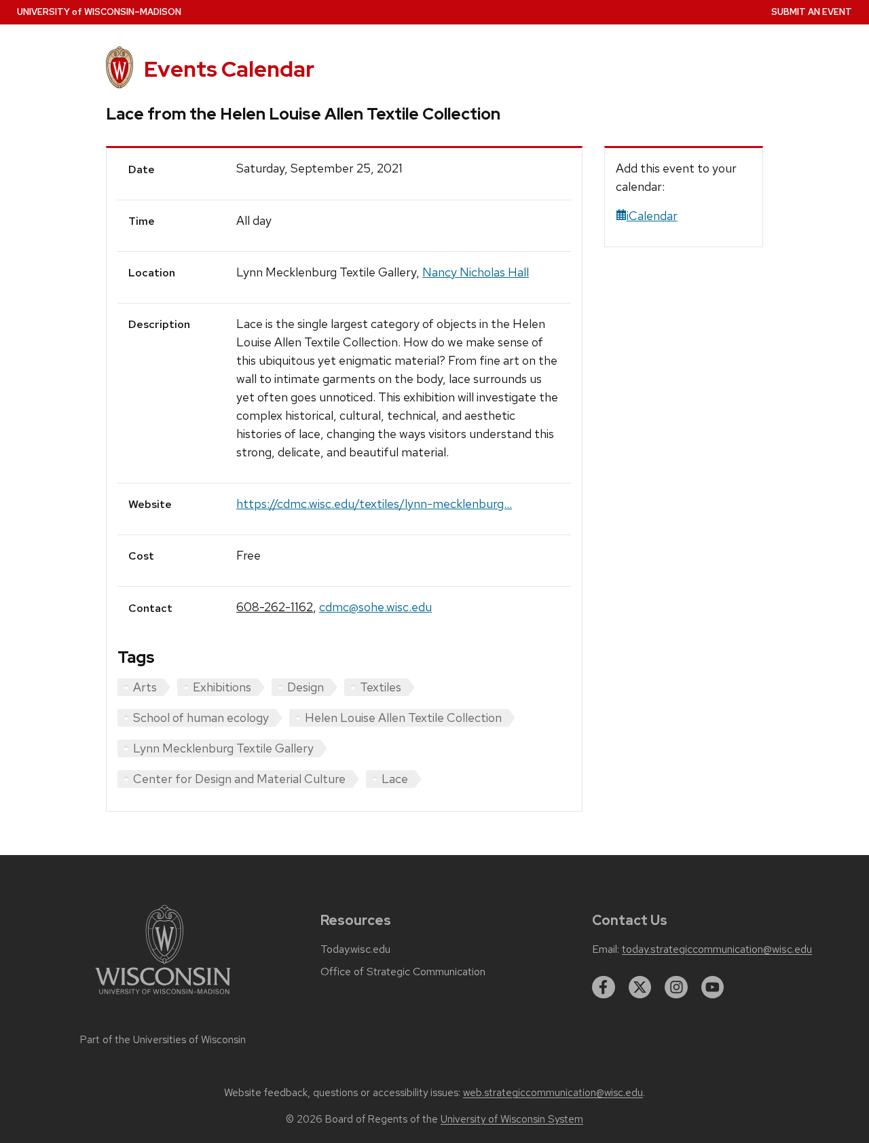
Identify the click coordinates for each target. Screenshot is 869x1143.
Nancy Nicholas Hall (475, 272)
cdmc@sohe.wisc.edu (375, 607)
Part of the (163, 1040)
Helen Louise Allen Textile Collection (403, 717)
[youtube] (712, 987)
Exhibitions (222, 687)
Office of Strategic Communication (402, 972)
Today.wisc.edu (355, 949)
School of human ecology (201, 717)
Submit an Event (811, 12)
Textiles (380, 687)
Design (305, 687)
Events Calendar (229, 69)
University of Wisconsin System (512, 1119)
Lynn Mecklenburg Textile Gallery (223, 748)
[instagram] (676, 987)
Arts (145, 687)
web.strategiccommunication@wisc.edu (553, 1093)
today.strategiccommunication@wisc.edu (717, 949)
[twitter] (640, 987)
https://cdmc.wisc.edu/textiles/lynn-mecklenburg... (374, 503)
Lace (395, 778)
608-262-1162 (274, 607)
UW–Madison (99, 12)
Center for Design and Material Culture (239, 778)
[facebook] (603, 987)
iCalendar (652, 215)
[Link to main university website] (163, 997)
